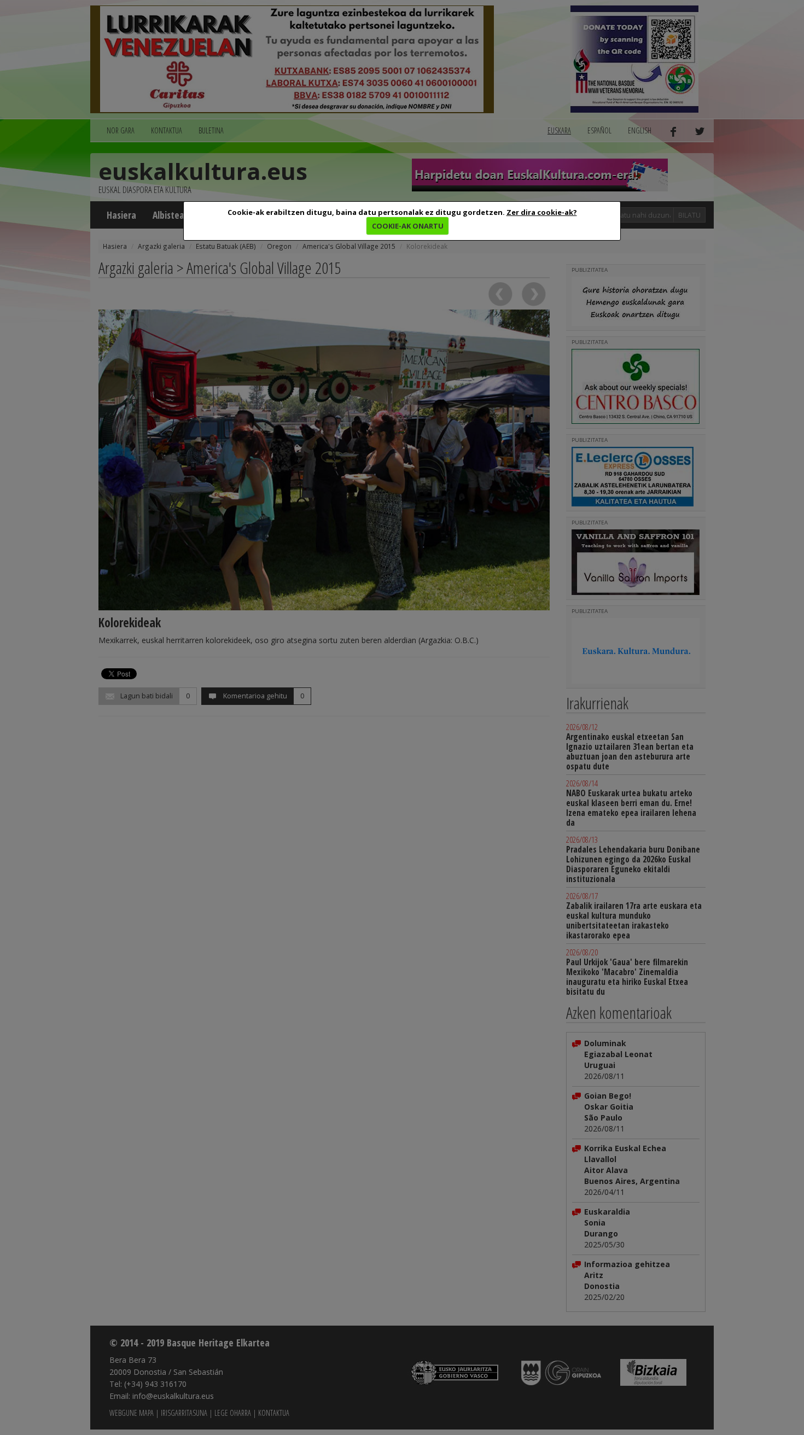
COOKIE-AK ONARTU (408, 226)
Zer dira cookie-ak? (541, 212)
